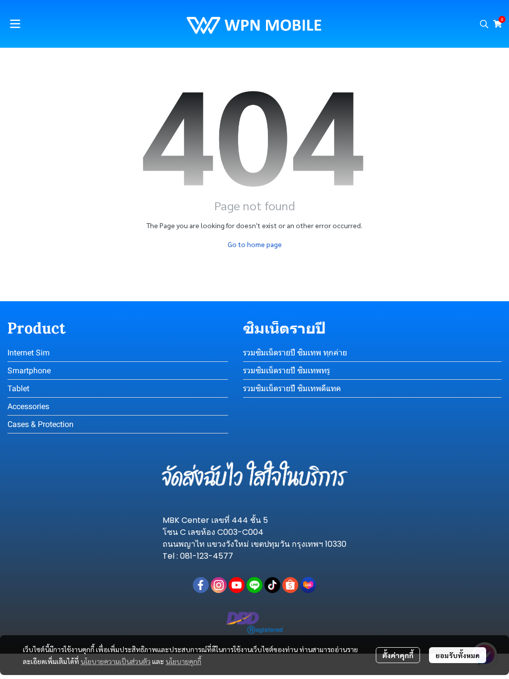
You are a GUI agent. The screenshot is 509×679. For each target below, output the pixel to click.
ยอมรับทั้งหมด (457, 655)
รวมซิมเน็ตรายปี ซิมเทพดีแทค (292, 388)
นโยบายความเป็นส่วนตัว (116, 661)
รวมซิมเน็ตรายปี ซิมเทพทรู (286, 370)
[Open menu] (15, 24)
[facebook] (201, 585)
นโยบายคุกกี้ (183, 661)
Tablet (18, 388)
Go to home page (255, 244)
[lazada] (308, 585)
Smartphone (29, 370)
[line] (254, 585)
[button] (484, 24)
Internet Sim (28, 352)
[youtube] (237, 585)
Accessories (28, 406)
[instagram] (219, 585)
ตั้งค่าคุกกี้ (398, 655)
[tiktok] (272, 585)
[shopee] (290, 585)
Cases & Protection (40, 424)
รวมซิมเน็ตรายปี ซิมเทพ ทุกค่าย (295, 352)
